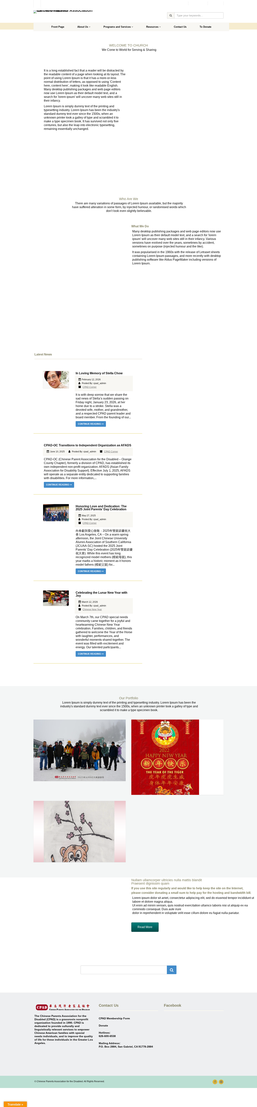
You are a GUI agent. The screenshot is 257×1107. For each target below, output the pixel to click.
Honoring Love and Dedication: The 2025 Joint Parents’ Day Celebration (101, 508)
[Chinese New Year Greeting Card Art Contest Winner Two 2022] (177, 757)
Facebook (198, 3)
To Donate (205, 26)
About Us (82, 26)
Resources (152, 26)
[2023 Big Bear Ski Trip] (79, 750)
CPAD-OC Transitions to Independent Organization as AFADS (87, 445)
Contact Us (180, 26)
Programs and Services (117, 26)
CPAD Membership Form (114, 1018)
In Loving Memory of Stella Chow (99, 373)
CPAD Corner (90, 387)
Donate (215, 3)
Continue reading (89, 424)
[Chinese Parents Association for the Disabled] (63, 11)
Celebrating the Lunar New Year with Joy (101, 594)
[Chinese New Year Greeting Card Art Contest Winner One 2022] (79, 831)
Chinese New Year (92, 609)
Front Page (57, 26)
